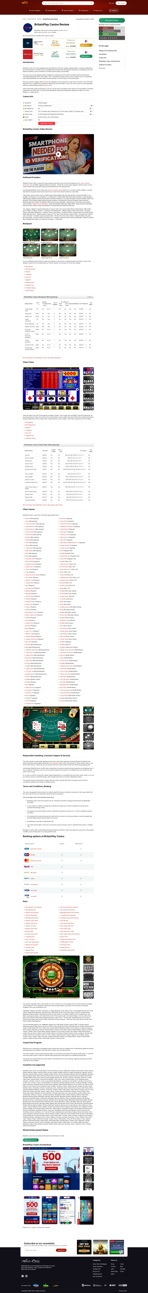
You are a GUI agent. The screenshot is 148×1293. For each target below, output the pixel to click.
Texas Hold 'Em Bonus (66, 652)
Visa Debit (33, 896)
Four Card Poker (64, 679)
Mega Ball (28, 593)
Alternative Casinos (46, 123)
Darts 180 (62, 540)
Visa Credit (34, 890)
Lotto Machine (64, 634)
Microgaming (29, 266)
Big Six (62, 572)
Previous (25, 389)
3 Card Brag (63, 599)
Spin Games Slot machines (67, 910)
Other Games (29, 550)
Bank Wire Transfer (36, 849)
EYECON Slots (64, 920)
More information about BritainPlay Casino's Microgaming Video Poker (43, 505)
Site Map (122, 1269)
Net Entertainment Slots (31, 918)
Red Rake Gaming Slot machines (69, 918)
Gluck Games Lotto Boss (67, 923)
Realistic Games (29, 282)
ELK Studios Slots (65, 944)
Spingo (27, 545)
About (112, 1264)
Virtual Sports (64, 529)
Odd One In (28, 692)
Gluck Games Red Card (66, 926)
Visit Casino (85, 45)
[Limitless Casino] (84, 1247)
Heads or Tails (29, 580)
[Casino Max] (116, 1247)
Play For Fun (96, 1271)
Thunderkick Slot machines (68, 915)
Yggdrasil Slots (29, 950)
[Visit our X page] (26, 1276)
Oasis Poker (28, 660)
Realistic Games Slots (31, 928)
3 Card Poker (29, 548)
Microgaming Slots (30, 910)
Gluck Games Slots (65, 928)
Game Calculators (98, 1266)
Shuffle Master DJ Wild (66, 942)
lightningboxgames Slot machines (69, 912)
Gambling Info (97, 1269)
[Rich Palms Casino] (100, 1247)
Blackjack (102, 68)
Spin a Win (28, 642)
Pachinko (28, 599)
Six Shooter (28, 690)
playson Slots (64, 936)
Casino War (28, 569)
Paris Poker (63, 687)
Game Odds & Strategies (100, 1264)
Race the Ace (64, 537)
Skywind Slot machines (31, 952)
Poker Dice (63, 532)
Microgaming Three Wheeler (33, 907)
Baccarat (27, 518)
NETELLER (33, 872)
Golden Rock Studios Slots (67, 939)
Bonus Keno (28, 658)
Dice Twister (28, 577)
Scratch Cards (29, 668)
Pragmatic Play (29, 285)
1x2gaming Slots (30, 936)
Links (112, 1269)
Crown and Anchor (30, 524)
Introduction (103, 54)
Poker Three (29, 604)
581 (42, 55)
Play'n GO (28, 277)
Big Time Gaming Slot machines (69, 907)
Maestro (33, 855)
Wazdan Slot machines (31, 944)
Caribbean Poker (30, 564)
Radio (112, 1274)
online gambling (53, 763)
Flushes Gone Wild (65, 674)
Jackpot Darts (29, 583)
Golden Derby (29, 655)
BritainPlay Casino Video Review (109, 61)
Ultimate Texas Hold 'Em (67, 650)
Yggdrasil (28, 280)
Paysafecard (34, 884)
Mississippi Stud (64, 684)
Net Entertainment (30, 269)
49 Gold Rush (64, 628)
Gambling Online (97, 1274)
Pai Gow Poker (29, 532)
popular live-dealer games (55, 190)
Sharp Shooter (29, 687)
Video (122, 1264)
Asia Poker (63, 676)
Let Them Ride (29, 588)
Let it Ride (63, 682)
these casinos (48, 32)
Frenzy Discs (63, 615)
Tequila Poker (29, 623)
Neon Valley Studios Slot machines (70, 934)
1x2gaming (28, 274)
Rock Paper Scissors (31, 612)
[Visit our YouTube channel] (22, 1276)
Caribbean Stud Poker (31, 650)
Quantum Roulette (30, 636)
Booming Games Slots (31, 934)
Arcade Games (64, 596)
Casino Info (102, 58)
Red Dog (27, 537)
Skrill (32, 866)
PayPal (32, 878)
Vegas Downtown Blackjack (40, 204)
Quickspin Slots (29, 947)
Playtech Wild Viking (31, 915)
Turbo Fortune (64, 695)
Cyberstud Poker (30, 526)
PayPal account (47, 85)
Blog (121, 1266)
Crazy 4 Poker (64, 671)
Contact (113, 1266)
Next (77, 389)
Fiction (122, 1271)
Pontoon (27, 607)
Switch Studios (29, 290)
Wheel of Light (29, 634)
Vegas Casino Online (38, 42)
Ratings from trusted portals (108, 50)
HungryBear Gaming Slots (67, 950)
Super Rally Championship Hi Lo (69, 542)
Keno (26, 553)
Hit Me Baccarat (64, 620)
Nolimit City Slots (65, 947)
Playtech (27, 271)
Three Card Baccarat (66, 690)
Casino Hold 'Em (30, 566)
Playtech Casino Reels (31, 920)
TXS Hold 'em (29, 671)
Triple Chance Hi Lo (65, 569)
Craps (27, 521)
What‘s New (114, 1271)
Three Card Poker (65, 524)
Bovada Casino (38, 53)
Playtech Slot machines (31, 912)
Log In (112, 3)
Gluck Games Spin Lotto (67, 931)
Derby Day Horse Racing (32, 575)
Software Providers (105, 65)
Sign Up (122, 3)
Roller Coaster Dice (30, 615)
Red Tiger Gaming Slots (32, 942)
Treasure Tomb (64, 534)
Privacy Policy (123, 1291)
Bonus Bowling (29, 561)
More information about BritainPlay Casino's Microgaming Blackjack (42, 357)
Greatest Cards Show (31, 639)
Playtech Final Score (31, 923)
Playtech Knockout (30, 926)
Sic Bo (27, 542)
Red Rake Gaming (30, 288)
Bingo (27, 556)
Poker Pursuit (29, 534)
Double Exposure (30, 529)
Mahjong (27, 591)
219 (42, 44)
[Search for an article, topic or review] (91, 3)
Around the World (30, 558)
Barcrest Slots (29, 931)
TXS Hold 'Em (29, 703)
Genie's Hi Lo (29, 631)
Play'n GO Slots (29, 939)
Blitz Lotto (63, 636)
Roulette (27, 540)
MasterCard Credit (36, 860)
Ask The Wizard (97, 1276)
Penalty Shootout (30, 601)
